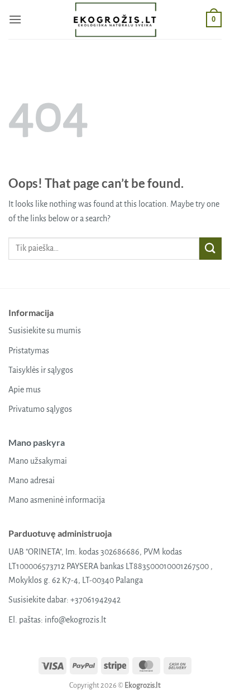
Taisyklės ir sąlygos (40, 370)
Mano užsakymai (37, 460)
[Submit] (210, 248)
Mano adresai (31, 480)
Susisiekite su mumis (44, 330)
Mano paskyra (36, 442)
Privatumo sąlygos (40, 409)
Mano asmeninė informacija (56, 499)
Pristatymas (28, 350)
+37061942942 (95, 599)
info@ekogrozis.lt (75, 619)
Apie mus (24, 389)
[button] (15, 19)
